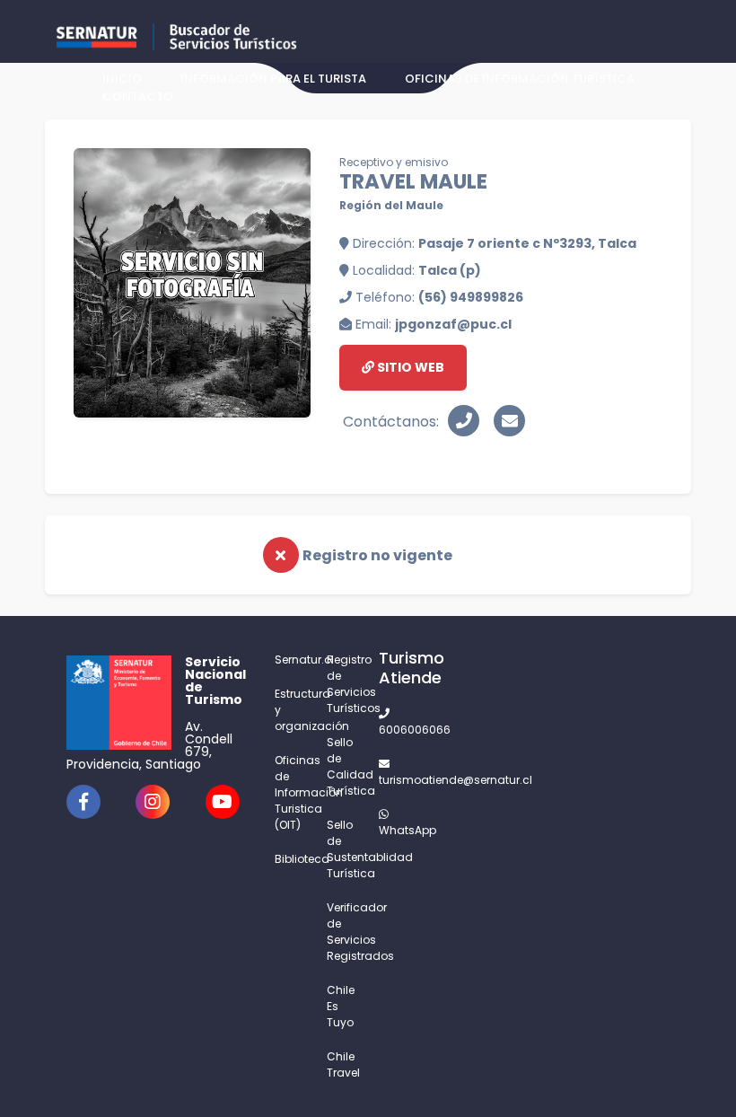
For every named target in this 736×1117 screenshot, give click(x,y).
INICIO (122, 78)
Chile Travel (342, 1064)
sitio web (409, 367)
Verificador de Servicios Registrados (342, 931)
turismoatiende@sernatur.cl (394, 779)
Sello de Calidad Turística (342, 766)
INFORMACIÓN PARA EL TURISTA (273, 78)
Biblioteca (290, 858)
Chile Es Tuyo (341, 1006)
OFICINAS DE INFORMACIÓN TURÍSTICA (520, 78)
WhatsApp (394, 830)
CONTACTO (137, 96)
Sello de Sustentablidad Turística (342, 849)
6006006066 (394, 729)
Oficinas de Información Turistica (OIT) (290, 792)
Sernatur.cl (290, 659)
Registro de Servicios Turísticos (342, 684)
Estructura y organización (290, 710)
